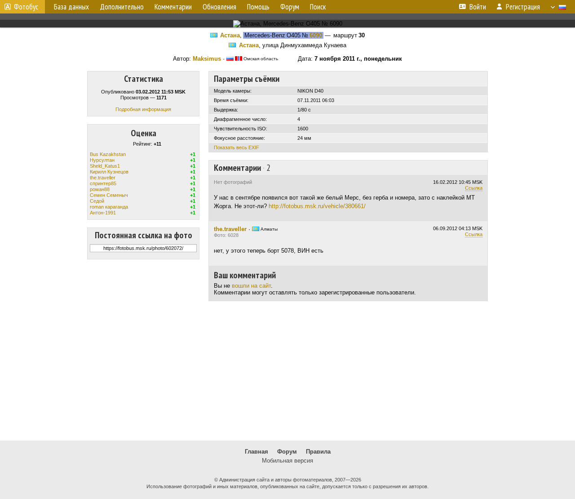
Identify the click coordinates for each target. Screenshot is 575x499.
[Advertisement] (287, 371)
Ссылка (473, 188)
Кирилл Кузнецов (109, 171)
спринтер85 (103, 183)
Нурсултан (102, 160)
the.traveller (102, 177)
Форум (287, 451)
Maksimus (207, 58)
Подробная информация (143, 109)
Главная (256, 451)
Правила (318, 451)
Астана (230, 35)
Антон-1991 (103, 212)
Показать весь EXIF (236, 147)
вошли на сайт (251, 285)
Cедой (97, 201)
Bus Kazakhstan (108, 154)
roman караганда (109, 206)
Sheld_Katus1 (105, 166)
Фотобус (26, 7)
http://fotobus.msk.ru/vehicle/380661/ (317, 206)
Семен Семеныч (109, 195)
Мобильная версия (287, 460)
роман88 (100, 189)
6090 (316, 35)
